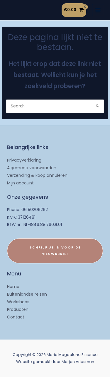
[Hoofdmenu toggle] (98, 10)
